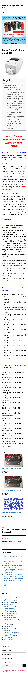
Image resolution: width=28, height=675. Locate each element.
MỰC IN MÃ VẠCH (9, 635)
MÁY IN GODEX (8, 611)
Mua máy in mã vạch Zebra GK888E (14, 124)
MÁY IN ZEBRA (8, 630)
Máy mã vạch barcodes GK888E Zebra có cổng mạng (14, 86)
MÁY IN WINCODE (9, 626)
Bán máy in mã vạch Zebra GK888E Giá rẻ (14, 127)
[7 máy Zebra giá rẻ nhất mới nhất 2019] (13, 504)
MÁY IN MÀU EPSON (10, 613)
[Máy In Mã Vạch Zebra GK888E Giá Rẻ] (13, 460)
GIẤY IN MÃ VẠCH (9, 600)
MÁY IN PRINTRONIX (10, 617)
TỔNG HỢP (7, 637)
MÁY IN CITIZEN (9, 607)
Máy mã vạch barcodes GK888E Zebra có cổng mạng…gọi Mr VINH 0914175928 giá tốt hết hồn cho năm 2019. (15, 92)
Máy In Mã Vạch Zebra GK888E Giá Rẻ (11, 468)
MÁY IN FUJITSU (9, 609)
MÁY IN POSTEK (9, 615)
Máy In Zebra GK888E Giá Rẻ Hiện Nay (12, 490)
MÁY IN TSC (7, 624)
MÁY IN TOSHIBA (9, 622)
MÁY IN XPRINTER (9, 628)
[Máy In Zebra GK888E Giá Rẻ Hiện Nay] (13, 482)
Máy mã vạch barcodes (10, 153)
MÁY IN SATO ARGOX (10, 620)
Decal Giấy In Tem (9, 598)
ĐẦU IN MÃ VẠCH (9, 639)
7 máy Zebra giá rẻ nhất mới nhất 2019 (11, 512)
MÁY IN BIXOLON (9, 602)
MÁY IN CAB (7, 604)
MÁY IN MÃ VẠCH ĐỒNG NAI (12, 6)
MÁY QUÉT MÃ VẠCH (10, 633)
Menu (4, 12)
